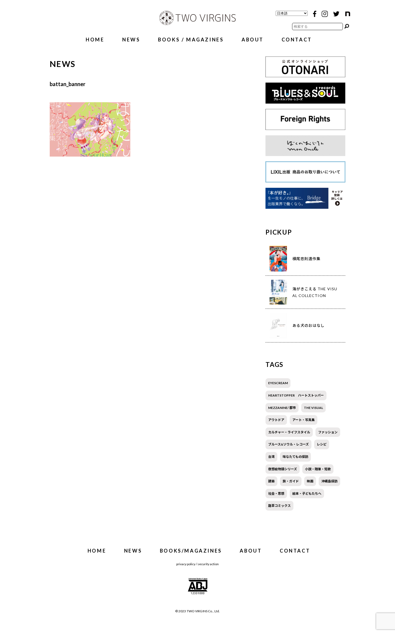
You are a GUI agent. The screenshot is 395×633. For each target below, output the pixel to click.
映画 (310, 481)
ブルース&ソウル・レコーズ (288, 444)
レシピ (321, 444)
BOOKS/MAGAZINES (191, 551)
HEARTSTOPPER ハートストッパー (296, 395)
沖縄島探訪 (329, 481)
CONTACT (297, 40)
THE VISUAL (313, 408)
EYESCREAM (278, 383)
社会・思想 (276, 493)
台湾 (271, 457)
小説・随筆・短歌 (318, 469)
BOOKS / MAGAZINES (191, 40)
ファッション (327, 432)
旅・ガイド (291, 481)
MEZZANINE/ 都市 (282, 408)
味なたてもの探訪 (295, 457)
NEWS (131, 40)
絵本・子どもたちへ (306, 493)
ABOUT (253, 40)
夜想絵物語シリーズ (282, 469)
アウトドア (276, 420)
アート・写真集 (303, 420)
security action (208, 564)
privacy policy (185, 564)
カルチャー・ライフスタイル (289, 432)
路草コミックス (279, 506)
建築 (271, 481)
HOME (95, 40)
